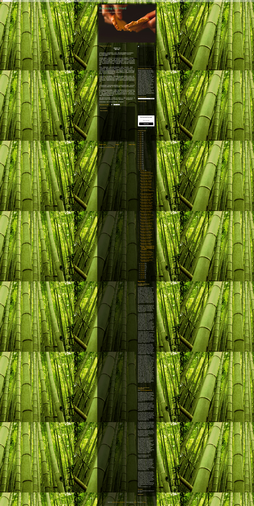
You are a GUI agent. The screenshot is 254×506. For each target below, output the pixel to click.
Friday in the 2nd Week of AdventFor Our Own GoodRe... (147, 214)
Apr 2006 (142, 276)
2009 (140, 163)
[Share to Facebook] (118, 104)
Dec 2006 (142, 170)
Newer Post (102, 144)
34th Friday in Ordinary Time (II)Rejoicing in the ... (146, 260)
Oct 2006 (142, 265)
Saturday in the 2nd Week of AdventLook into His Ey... (146, 212)
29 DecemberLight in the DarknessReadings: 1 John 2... (147, 175)
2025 (140, 134)
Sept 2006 (142, 267)
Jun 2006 (142, 272)
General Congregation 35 (146, 390)
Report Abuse (141, 281)
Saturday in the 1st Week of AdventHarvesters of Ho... (146, 232)
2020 (140, 143)
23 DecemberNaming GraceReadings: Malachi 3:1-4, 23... (147, 190)
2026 (140, 132)
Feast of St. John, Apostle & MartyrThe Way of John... (146, 181)
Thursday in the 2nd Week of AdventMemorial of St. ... (146, 217)
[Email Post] (112, 104)
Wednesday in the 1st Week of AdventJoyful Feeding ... (146, 241)
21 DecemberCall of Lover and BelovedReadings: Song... (146, 197)
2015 (140, 152)
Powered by (143, 127)
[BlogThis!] (115, 104)
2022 (140, 139)
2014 (140, 154)
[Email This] (114, 104)
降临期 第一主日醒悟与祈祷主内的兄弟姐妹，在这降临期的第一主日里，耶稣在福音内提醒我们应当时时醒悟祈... (147, 248)
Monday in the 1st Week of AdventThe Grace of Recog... (146, 252)
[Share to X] (116, 104)
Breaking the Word (112, 8)
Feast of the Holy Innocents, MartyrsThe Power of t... (146, 178)
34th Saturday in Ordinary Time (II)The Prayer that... (146, 258)
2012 (140, 157)
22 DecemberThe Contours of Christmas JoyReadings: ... (146, 194)
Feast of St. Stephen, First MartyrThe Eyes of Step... (146, 184)
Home (117, 144)
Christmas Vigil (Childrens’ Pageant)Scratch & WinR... (146, 187)
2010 (140, 161)
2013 (140, 156)
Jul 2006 (142, 270)
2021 (140, 141)
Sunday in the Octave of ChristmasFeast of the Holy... (146, 172)
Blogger (144, 502)
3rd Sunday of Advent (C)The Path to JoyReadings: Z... (146, 209)
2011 (140, 159)
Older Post (132, 144)
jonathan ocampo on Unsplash (118, 502)
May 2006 (142, 274)
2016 (140, 150)
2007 (140, 167)
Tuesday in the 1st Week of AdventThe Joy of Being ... (146, 244)
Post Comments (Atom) (110, 147)
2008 (140, 165)
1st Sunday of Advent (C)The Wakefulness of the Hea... (146, 255)
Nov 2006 (142, 263)
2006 (140, 168)
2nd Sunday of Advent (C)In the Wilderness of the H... (146, 229)
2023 (140, 138)
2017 (140, 148)
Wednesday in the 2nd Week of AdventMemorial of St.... (146, 220)
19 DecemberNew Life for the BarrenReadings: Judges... (146, 203)
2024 (140, 136)
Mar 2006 (142, 277)
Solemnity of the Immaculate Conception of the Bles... (146, 235)
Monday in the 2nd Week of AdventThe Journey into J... (146, 226)
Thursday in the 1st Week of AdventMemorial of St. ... (146, 238)
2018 (140, 147)
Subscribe (146, 123)
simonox (135, 502)
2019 (140, 145)
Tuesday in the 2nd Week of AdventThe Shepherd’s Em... (146, 223)
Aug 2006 (142, 268)
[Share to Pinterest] (119, 104)
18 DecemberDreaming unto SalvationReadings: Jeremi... (146, 206)
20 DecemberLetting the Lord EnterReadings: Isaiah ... (146, 200)
